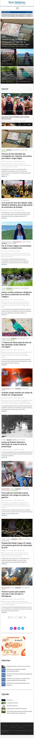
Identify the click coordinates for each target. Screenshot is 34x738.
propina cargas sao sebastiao (11, 166)
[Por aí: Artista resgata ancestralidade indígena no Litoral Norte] (17, 231)
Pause (27, 12)
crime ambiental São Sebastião (16, 302)
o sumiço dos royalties (12, 703)
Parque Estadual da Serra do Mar (13, 305)
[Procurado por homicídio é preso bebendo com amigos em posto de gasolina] (17, 474)
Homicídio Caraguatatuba (19, 504)
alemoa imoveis (6, 302)
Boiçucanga (14, 352)
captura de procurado (7, 502)
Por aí (4, 112)
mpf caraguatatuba (18, 303)
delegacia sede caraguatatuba (19, 502)
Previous (29, 12)
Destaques (9, 35)
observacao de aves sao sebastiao (13, 355)
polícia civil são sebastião (18, 165)
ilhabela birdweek (9, 554)
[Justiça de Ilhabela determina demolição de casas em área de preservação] (17, 426)
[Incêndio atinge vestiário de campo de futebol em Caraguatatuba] (17, 377)
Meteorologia (21, 338)
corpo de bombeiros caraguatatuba (20, 400)
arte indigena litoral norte (8, 253)
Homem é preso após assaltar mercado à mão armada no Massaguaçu (13, 593)
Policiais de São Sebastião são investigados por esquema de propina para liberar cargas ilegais (16, 41)
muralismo (15, 255)
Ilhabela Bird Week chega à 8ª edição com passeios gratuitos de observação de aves (17, 545)
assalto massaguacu (7, 601)
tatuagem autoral (9, 256)
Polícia (22, 35)
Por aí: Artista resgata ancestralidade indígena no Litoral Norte (25, 58)
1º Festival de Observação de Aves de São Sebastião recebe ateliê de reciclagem (16, 344)
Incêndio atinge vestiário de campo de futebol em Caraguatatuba (17, 393)
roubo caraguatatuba (10, 604)
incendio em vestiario (12, 401)
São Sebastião (9, 289)
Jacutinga (15, 554)
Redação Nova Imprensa (9, 46)
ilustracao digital (9, 255)
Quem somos (5, 725)
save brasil (20, 556)
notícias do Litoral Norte (23, 255)
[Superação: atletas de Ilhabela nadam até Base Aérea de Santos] (17, 104)
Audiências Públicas (7, 241)
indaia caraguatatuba (22, 401)
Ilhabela (26, 110)
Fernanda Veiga (23, 61)
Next (31, 12)
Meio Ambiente (16, 288)
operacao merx (9, 165)
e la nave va (10, 700)
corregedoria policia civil (8, 163)
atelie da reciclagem (7, 352)
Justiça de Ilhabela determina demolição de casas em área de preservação (14, 444)
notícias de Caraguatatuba (25, 403)
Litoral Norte (17, 163)
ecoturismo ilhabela (18, 552)
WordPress (24, 730)
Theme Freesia (18, 730)
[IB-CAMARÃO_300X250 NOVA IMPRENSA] (13, 637)
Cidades (4, 35)
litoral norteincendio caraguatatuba (12, 403)
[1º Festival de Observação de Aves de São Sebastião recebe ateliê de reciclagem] (17, 327)
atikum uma (23, 253)
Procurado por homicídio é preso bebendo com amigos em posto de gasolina (15, 495)
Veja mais (6, 176)
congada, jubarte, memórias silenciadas (17, 708)
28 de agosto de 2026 (22, 46)
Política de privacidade (15, 725)
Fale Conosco (21, 727)
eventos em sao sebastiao (22, 352)
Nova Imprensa (16, 35)
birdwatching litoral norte (8, 552)
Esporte (21, 110)
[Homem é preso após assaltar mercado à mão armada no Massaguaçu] (17, 576)
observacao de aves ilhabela (11, 556)
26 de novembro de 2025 (20, 121)
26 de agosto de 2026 (19, 550)
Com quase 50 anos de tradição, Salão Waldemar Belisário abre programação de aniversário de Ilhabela (8, 55)
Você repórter (13, 727)
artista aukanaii (17, 253)
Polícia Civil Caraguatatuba (21, 505)
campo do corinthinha (7, 400)
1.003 (20, 617)
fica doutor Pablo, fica (12, 705)
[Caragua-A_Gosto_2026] (17, 123)
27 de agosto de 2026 (24, 63)
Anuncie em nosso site (26, 725)
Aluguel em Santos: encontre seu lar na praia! (18, 666)
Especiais (16, 110)
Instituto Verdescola (10, 353)
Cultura (28, 241)
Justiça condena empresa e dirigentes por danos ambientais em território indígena (17, 294)
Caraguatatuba (17, 241)
